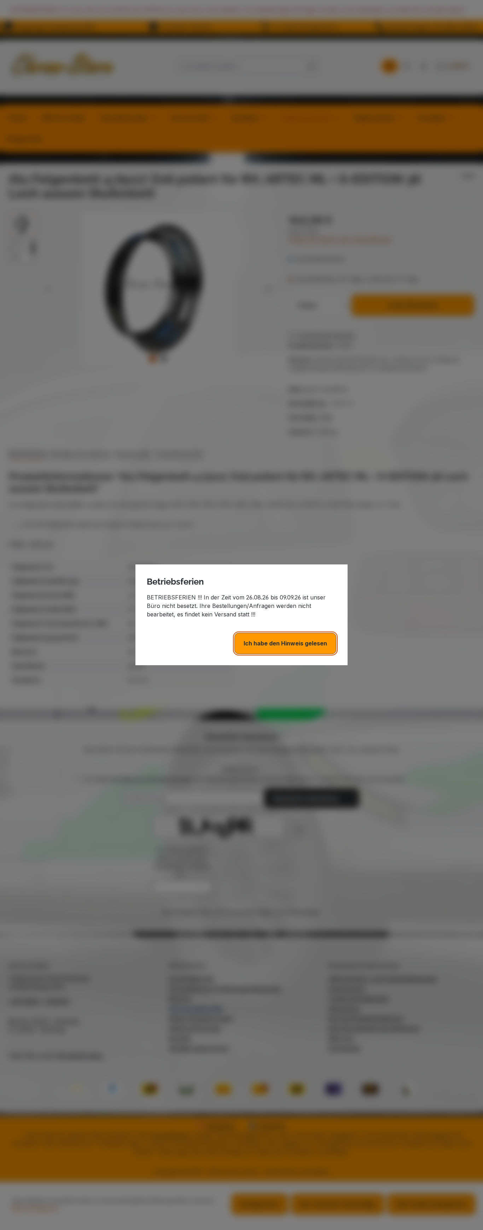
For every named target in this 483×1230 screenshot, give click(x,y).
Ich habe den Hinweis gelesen (285, 643)
